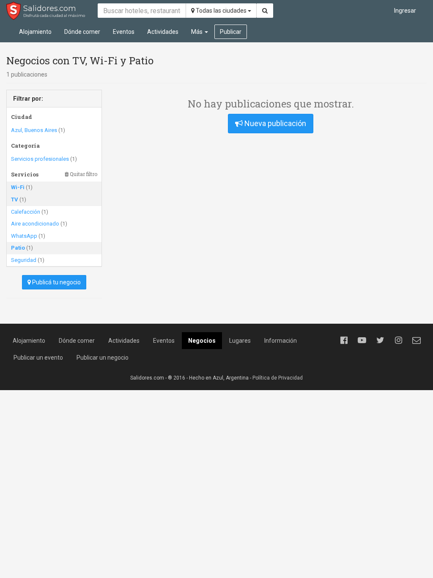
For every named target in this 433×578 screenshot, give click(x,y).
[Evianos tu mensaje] (416, 340)
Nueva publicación (274, 123)
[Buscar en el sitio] (265, 10)
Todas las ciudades (221, 10)
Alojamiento (35, 31)
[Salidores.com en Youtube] (362, 340)
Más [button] (197, 31)
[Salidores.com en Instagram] (398, 340)
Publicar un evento (38, 357)
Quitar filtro (83, 174)
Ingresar (405, 10)
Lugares (240, 340)
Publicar (230, 31)
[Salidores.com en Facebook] (344, 340)
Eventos (123, 31)
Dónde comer (82, 31)
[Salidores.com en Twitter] (380, 340)
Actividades (162, 31)
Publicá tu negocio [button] (56, 282)
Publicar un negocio (103, 357)
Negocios (202, 340)
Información (280, 340)
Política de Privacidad (277, 378)
